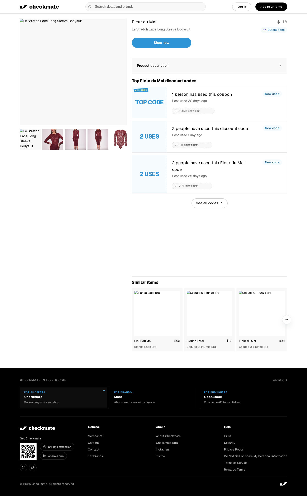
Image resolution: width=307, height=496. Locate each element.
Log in (241, 6)
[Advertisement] (209, 242)
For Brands (95, 456)
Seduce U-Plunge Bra (201, 346)
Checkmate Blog (167, 442)
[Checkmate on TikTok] (33, 467)
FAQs (227, 436)
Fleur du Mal (142, 341)
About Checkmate (168, 436)
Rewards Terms (234, 469)
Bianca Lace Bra (145, 346)
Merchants (95, 436)
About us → (280, 380)
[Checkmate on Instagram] (23, 467)
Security (229, 442)
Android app (56, 456)
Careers (93, 442)
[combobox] (145, 6)
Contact (93, 449)
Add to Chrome (271, 6)
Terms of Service (235, 462)
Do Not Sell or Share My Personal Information (255, 456)
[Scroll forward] (286, 319)
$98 (177, 341)
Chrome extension (59, 446)
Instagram (163, 449)
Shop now (161, 43)
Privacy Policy (234, 449)
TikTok (160, 456)
